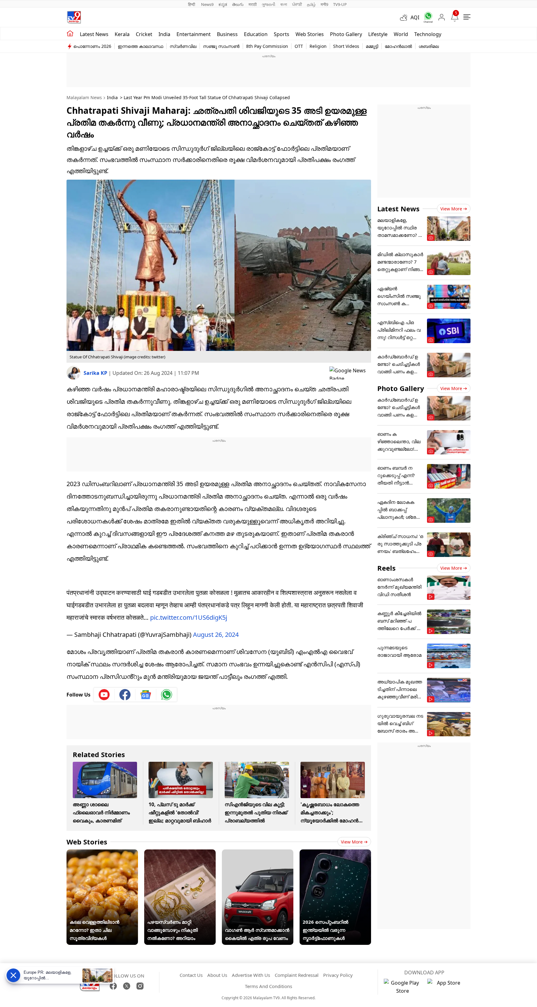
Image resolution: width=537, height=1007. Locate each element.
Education (256, 34)
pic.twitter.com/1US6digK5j (188, 617)
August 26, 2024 (216, 634)
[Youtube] (104, 694)
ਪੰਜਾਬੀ (297, 4)
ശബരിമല (429, 46)
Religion (318, 46)
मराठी (253, 4)
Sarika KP (96, 373)
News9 (207, 4)
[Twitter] (126, 986)
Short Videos (346, 46)
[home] (70, 33)
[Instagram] (140, 986)
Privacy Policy (338, 975)
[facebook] (125, 694)
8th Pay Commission (267, 46)
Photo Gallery (346, 34)
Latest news (94, 34)
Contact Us (191, 975)
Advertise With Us (251, 975)
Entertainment (194, 34)
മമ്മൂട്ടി (372, 46)
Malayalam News (84, 97)
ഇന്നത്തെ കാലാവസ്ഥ (140, 46)
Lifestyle (378, 34)
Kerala (122, 34)
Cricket (144, 34)
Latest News (398, 208)
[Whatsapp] (426, 17)
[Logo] (74, 17)
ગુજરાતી (268, 4)
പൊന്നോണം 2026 (92, 46)
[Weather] (405, 17)
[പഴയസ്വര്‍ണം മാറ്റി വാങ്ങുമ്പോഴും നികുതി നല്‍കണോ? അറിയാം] (180, 853)
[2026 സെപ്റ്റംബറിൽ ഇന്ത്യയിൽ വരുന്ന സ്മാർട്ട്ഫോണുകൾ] (335, 853)
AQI (415, 17)
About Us (217, 975)
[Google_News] (145, 694)
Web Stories (310, 34)
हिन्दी (192, 4)
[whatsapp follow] (166, 694)
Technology (427, 34)
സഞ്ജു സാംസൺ (221, 46)
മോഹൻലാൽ (398, 46)
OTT (299, 46)
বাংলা (283, 4)
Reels (386, 567)
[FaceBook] (113, 986)
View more (352, 842)
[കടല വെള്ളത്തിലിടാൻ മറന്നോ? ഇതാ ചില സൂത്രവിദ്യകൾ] (102, 853)
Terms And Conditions (268, 986)
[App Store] (446, 987)
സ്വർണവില (183, 46)
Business (227, 34)
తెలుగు (238, 4)
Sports (281, 34)
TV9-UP (340, 4)
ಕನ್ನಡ (222, 4)
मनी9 (324, 4)
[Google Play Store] (402, 987)
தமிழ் (311, 4)
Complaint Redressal (297, 975)
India (164, 34)
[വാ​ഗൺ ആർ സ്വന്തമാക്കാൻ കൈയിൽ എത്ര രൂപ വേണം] (257, 853)
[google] (350, 372)
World (401, 34)
